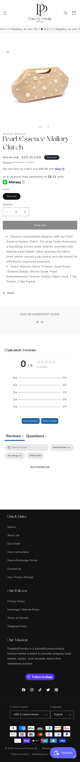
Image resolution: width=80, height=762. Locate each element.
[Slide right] (48, 127)
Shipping (7, 162)
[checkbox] (35, 455)
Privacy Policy (16, 601)
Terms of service (19, 754)
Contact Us (14, 569)
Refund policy (49, 748)
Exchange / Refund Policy (23, 609)
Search (11, 527)
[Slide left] (32, 127)
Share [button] (10, 293)
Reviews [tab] (14, 435)
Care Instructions (18, 552)
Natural (13, 197)
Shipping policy (40, 754)
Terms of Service (17, 618)
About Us (13, 535)
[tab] (36, 436)
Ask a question (30, 420)
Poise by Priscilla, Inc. (26, 748)
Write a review (50, 420)
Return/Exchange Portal (22, 560)
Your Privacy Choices (20, 577)
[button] (5, 13)
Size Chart (13, 543)
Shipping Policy (17, 626)
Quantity (8, 204)
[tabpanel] (40, 476)
